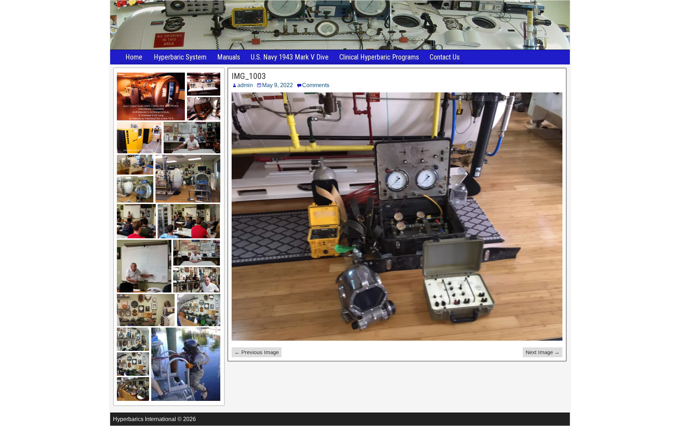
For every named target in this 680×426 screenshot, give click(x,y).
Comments (315, 85)
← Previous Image (256, 352)
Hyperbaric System (180, 57)
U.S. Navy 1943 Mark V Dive (290, 57)
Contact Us (445, 57)
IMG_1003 (249, 76)
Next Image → (543, 352)
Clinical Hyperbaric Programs (379, 57)
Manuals (228, 57)
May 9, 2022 (277, 85)
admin (245, 85)
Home (133, 57)
